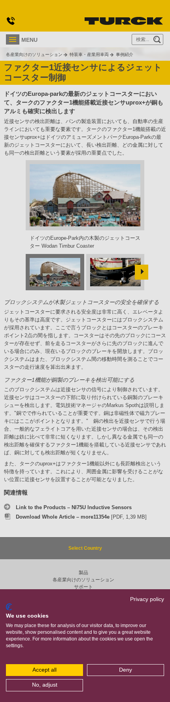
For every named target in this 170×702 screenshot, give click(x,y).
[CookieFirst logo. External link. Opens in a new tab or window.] (9, 607)
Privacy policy (147, 599)
